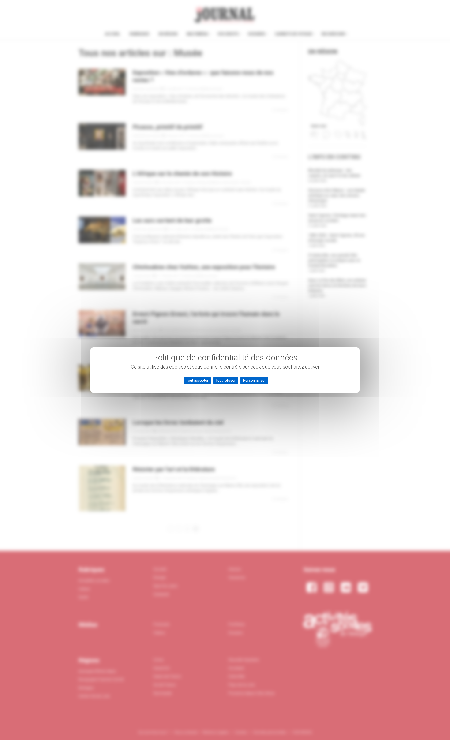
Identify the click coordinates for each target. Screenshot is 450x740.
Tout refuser (226, 380)
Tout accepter (197, 380)
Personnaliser (254, 380)
